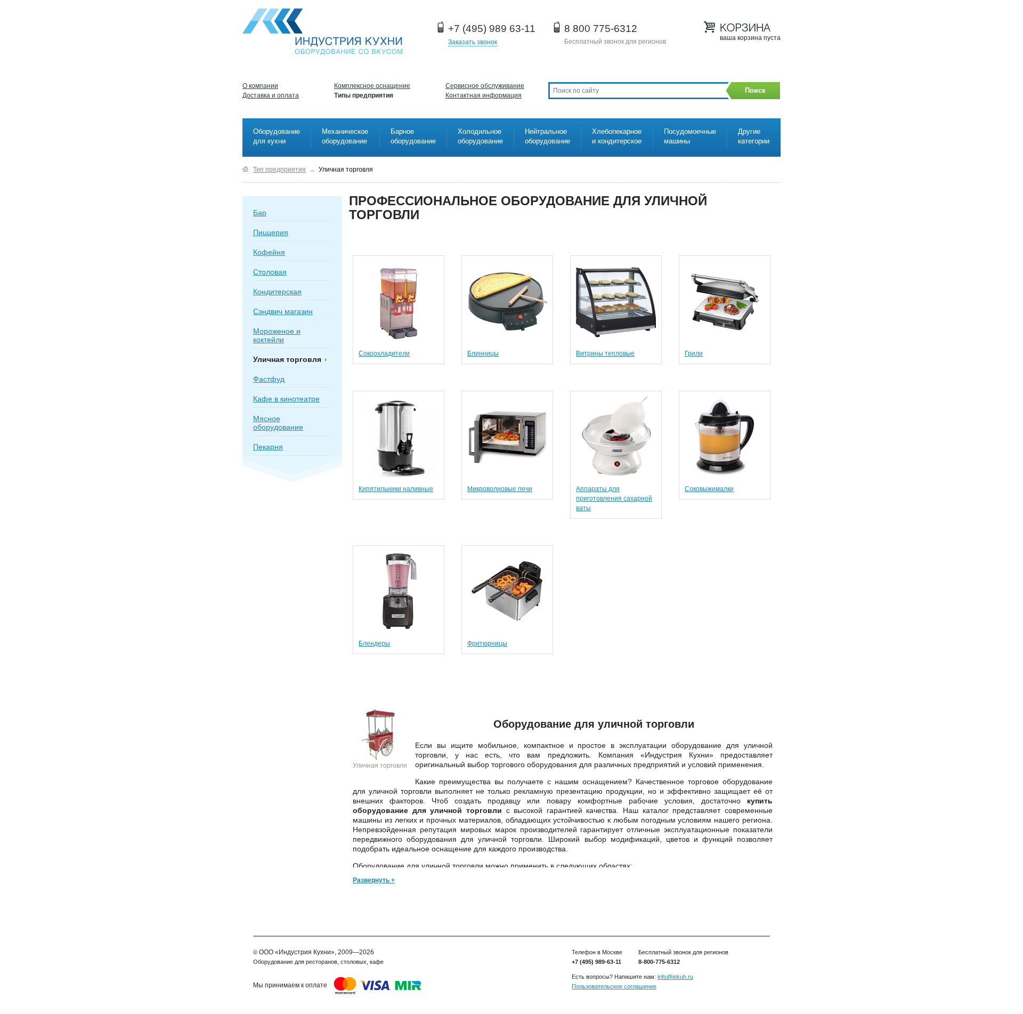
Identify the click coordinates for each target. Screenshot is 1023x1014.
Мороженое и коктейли (277, 335)
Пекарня (268, 446)
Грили (694, 353)
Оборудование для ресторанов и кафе (322, 32)
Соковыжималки (709, 489)
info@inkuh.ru (675, 976)
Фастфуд (269, 379)
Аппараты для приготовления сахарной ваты (614, 498)
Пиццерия (270, 232)
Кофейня (269, 252)
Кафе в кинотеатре (286, 399)
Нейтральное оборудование (547, 136)
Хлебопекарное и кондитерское (617, 136)
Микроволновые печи (499, 489)
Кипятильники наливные (396, 489)
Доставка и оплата (270, 95)
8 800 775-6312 (600, 28)
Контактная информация (483, 95)
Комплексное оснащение (372, 86)
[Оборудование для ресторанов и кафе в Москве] (245, 169)
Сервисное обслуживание (484, 86)
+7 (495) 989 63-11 (491, 28)
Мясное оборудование (278, 422)
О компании (260, 86)
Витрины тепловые (605, 353)
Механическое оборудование (345, 136)
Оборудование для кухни (276, 136)
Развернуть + (374, 880)
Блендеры (374, 643)
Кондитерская (277, 291)
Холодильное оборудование (480, 136)
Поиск (755, 90)
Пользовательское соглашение (614, 986)
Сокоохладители (384, 353)
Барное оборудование (413, 136)
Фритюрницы (487, 643)
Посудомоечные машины (690, 136)
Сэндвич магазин (283, 311)
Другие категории (753, 136)
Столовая (270, 272)
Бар (259, 212)
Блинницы (483, 353)
